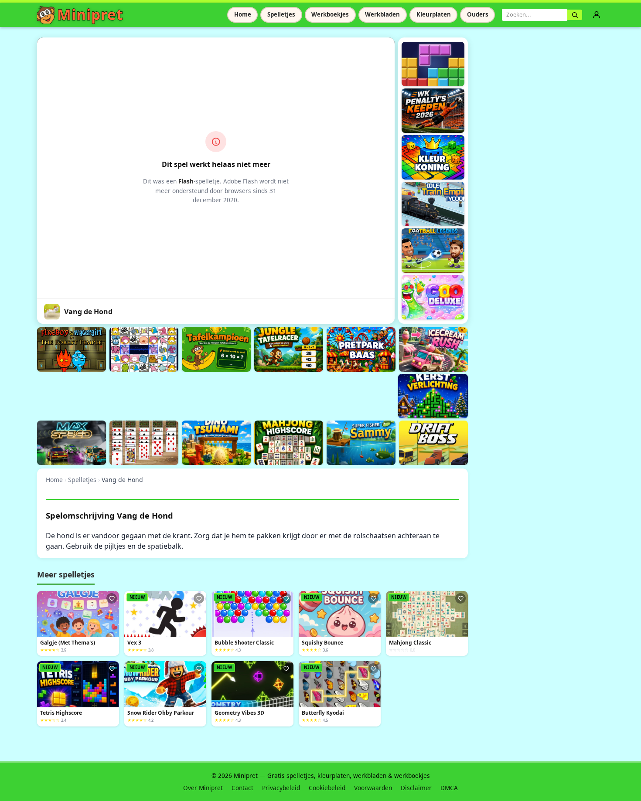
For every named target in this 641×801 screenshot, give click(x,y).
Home (242, 14)
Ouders (477, 14)
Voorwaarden (373, 788)
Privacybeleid (281, 788)
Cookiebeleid (327, 788)
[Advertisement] (196, 394)
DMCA (449, 788)
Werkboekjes (330, 14)
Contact (242, 788)
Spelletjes (281, 14)
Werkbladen (382, 14)
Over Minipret (203, 788)
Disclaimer (416, 788)
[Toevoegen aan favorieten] (111, 598)
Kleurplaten (433, 14)
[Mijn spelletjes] (596, 14)
